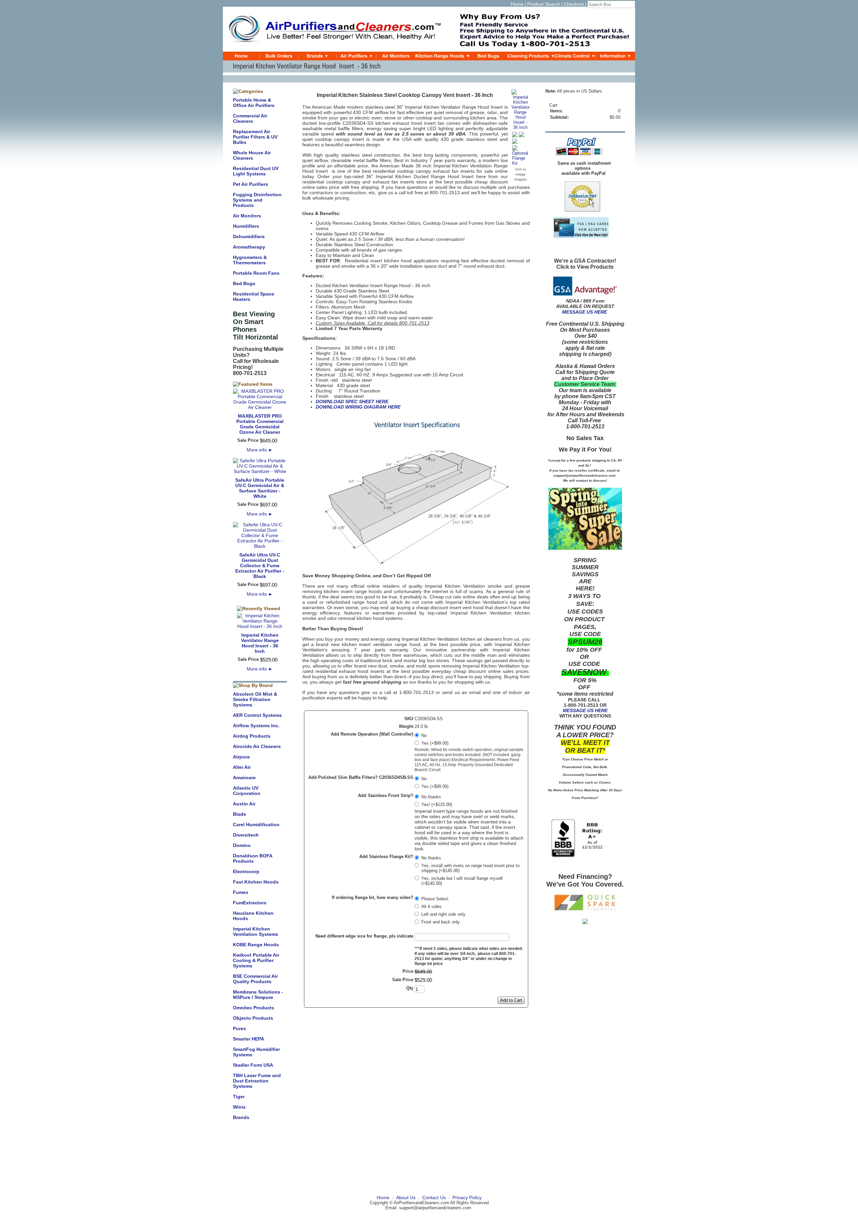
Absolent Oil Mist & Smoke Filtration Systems (255, 699)
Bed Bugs (244, 283)
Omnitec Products (253, 1007)
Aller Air (242, 767)
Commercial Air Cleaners (250, 118)
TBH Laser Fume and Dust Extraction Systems (257, 1081)
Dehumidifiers (249, 236)
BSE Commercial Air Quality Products (255, 978)
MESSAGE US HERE (584, 312)
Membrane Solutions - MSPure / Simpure (258, 994)
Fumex (240, 892)
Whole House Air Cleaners (252, 155)
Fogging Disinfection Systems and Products (257, 200)
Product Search (543, 4)
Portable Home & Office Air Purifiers (253, 102)
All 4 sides (431, 906)
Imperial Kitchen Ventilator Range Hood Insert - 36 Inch (260, 643)
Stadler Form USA (253, 1065)
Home (517, 4)
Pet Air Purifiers (250, 184)
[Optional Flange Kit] (520, 163)
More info (260, 450)
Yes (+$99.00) (434, 743)
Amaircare (244, 777)
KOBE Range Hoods (256, 944)
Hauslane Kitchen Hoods (253, 915)
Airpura (241, 756)
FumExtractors (249, 902)
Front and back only (440, 921)
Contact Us (434, 1197)
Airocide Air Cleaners (257, 746)
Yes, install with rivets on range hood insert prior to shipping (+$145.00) (470, 868)
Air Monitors (247, 215)
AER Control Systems (257, 715)
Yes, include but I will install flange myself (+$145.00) (462, 881)
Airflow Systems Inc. (256, 725)
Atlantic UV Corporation (246, 790)
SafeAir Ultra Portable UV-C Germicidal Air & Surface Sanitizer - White (259, 488)
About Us (406, 1197)
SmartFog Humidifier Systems (256, 1052)
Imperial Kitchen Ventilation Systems (255, 931)
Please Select (434, 898)
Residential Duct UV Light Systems (256, 171)
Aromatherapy (249, 247)
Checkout (574, 4)
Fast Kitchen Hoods (256, 882)
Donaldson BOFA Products (252, 858)
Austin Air (244, 803)
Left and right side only (443, 914)
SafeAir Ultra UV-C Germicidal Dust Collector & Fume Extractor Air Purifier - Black (259, 565)
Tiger (239, 1096)
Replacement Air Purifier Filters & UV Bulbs (255, 137)
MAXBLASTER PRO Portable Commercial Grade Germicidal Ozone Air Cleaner (260, 424)
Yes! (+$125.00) (436, 804)
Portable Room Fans (256, 273)
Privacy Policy (467, 1197)
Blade (239, 814)
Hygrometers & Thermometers (250, 260)
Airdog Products (251, 736)
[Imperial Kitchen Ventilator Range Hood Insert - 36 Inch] (520, 127)
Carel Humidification (256, 824)
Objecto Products (253, 1018)
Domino (242, 845)
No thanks (431, 796)
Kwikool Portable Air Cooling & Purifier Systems (256, 960)
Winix (239, 1107)
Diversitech (246, 835)
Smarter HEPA (248, 1039)
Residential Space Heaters (253, 296)
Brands (241, 1117)
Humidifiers (246, 226)
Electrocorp (246, 871)
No (424, 735)
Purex (239, 1028)
